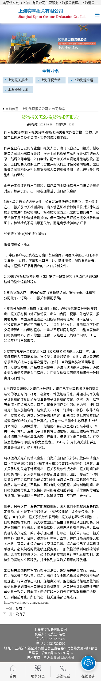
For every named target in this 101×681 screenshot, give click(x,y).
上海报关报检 (18, 80)
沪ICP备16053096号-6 (57, 653)
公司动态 (58, 109)
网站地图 (67, 657)
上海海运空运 (83, 80)
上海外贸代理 (18, 89)
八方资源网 (51, 657)
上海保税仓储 (51, 80)
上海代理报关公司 (35, 109)
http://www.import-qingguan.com (26, 602)
